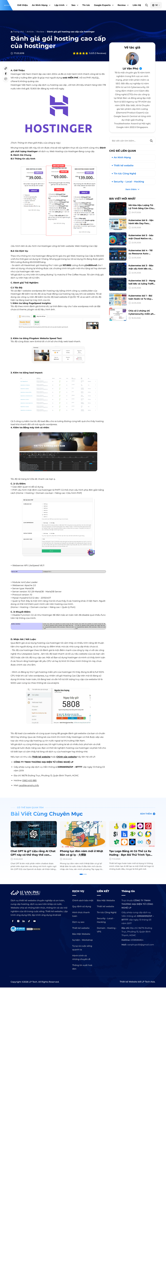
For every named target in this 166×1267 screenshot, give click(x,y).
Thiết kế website (41, 757)
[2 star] (77, 53)
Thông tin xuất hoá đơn (82, 967)
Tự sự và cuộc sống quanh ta (82, 948)
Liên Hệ (137, 5)
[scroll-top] (162, 1011)
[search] (151, 140)
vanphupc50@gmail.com (140, 944)
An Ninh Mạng (39, 5)
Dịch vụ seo (78, 922)
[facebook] (5, 73)
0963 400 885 (29, 780)
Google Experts (102, 5)
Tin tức (86, 5)
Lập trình (59, 5)
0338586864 (137, 940)
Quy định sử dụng (81, 906)
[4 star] (83, 53)
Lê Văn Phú (130, 68)
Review (122, 5)
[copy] (5, 68)
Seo (73, 5)
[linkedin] (24, 921)
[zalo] (5, 78)
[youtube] (34, 921)
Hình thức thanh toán (81, 914)
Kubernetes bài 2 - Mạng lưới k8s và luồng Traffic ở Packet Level (142, 283)
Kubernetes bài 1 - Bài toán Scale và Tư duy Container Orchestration (142, 298)
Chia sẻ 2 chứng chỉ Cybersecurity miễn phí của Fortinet (141, 314)
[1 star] (74, 53)
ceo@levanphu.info (29, 785)
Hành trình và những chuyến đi (81, 957)
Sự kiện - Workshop (82, 940)
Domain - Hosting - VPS (107, 930)
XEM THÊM (146, 814)
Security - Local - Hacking (129, 181)
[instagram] (18, 921)
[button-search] (146, 5)
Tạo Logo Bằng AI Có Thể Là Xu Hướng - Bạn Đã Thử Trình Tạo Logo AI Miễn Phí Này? (81, 855)
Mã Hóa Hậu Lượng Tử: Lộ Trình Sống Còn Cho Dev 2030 (141, 208)
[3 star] (80, 53)
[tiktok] (29, 921)
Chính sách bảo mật (82, 900)
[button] (49, 5)
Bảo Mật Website (81, 934)
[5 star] (86, 53)
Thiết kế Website (128, 981)
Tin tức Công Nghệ (125, 173)
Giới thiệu (22, 5)
